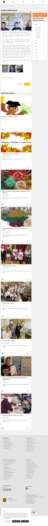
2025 (37, 40)
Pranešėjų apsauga (30, 468)
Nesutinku (16, 521)
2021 (37, 52)
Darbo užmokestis (7, 476)
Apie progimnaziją (7, 439)
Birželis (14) (38, 29)
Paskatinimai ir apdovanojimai (9, 475)
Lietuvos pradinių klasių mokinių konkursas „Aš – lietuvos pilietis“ (15, 229)
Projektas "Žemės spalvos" (8, 303)
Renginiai (11, 6)
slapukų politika (7, 518)
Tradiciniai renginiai (7, 446)
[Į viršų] (34, 512)
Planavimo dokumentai (7, 478)
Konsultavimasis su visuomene (32, 465)
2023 (37, 46)
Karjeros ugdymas (30, 445)
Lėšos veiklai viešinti (7, 464)
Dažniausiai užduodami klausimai (32, 467)
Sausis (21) (38, 37)
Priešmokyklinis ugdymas (31, 439)
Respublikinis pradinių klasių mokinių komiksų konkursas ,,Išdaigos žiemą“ (14, 378)
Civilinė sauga (29, 475)
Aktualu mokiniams (30, 472)
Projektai (5, 465)
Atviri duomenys (29, 478)
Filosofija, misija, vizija (7, 442)
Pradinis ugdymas (30, 441)
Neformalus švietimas (30, 471)
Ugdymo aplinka (6, 441)
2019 (37, 58)
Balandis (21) (38, 32)
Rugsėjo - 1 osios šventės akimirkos (10, 116)
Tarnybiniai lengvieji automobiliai (9, 472)
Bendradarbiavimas (7, 448)
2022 (37, 49)
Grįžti (5, 90)
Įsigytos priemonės (7, 471)
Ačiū (27, 84)
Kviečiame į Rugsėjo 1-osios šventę (10, 154)
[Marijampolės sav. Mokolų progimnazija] (4, 1)
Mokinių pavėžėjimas (30, 450)
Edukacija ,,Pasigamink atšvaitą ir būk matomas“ (12, 415)
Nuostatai (5, 479)
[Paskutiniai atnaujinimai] (23, 2)
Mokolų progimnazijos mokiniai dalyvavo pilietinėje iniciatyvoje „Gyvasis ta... (16, 192)
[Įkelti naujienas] (13, 2)
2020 (37, 55)
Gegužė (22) (38, 30)
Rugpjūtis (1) (38, 27)
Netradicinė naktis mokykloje (8, 340)
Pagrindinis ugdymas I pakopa (32, 442)
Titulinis (2, 6)
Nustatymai (7, 521)
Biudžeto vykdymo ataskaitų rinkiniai (10, 461)
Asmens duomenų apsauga (31, 464)
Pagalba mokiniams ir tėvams (32, 446)
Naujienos (7, 6)
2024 (37, 43)
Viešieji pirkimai (6, 467)
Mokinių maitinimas (30, 448)
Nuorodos (28, 461)
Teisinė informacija (30, 476)
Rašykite (5, 489)
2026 (37, 24)
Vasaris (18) (38, 35)
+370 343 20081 (30, 497)
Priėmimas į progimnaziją (31, 469)
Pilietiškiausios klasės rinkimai (9, 265)
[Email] (27, 488)
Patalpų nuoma (29, 449)
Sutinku (24, 521)
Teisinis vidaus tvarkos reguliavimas (10, 469)
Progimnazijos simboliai (8, 445)
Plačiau (27, 129)
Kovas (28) (38, 34)
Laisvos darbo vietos (7, 468)
